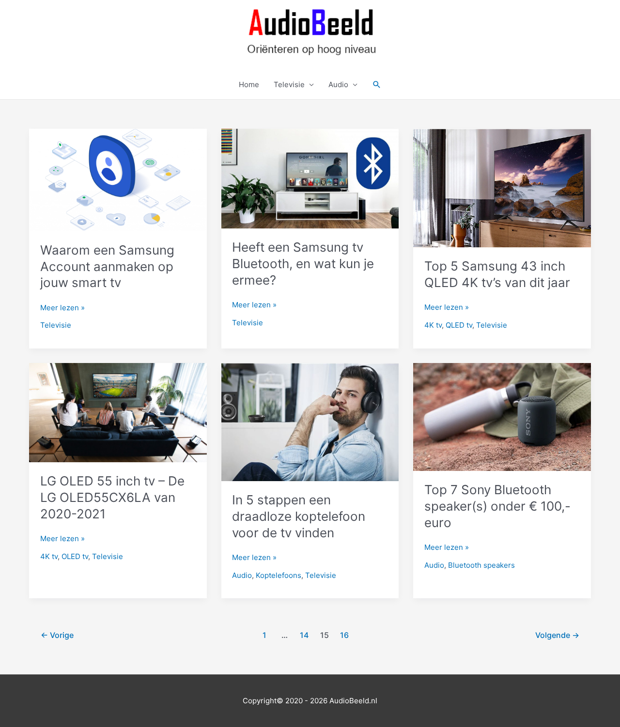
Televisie (289, 84)
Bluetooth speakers (481, 565)
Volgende (557, 635)
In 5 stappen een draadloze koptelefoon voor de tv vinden (298, 516)
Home (249, 84)
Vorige (57, 635)
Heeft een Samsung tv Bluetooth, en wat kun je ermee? (303, 264)
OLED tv (75, 556)
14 (304, 635)
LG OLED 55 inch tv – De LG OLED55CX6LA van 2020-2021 (112, 497)
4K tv (433, 325)
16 (344, 635)
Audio (338, 84)
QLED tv (459, 325)
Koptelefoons (278, 575)
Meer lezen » (62, 308)
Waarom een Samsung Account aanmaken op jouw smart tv (107, 266)
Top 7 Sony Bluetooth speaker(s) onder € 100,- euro (497, 506)
